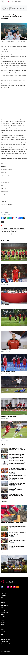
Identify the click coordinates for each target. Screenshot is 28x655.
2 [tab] (12, 573)
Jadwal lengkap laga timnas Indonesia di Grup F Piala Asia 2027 (13, 281)
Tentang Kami (4, 641)
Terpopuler (4, 595)
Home (4, 7)
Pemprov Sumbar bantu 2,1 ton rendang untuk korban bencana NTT (17, 540)
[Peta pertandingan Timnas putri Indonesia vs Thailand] (14, 429)
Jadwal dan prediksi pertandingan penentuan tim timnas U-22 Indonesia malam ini (14, 393)
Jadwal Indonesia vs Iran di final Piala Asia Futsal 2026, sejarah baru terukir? (13, 371)
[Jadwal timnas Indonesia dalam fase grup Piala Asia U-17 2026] (14, 295)
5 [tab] (18, 573)
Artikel (2, 629)
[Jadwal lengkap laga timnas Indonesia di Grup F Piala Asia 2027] (14, 273)
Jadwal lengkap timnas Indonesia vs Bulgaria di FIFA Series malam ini (13, 326)
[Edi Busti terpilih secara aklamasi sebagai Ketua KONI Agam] (4, 490)
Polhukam (3, 607)
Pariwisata (3, 622)
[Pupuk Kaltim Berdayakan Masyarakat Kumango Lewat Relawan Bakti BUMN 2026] (4, 496)
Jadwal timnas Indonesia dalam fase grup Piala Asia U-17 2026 (13, 304)
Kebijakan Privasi (5, 637)
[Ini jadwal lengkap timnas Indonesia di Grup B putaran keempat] (14, 513)
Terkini (3, 444)
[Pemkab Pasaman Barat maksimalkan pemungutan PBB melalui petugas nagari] (4, 483)
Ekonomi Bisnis (4, 612)
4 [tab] (16, 573)
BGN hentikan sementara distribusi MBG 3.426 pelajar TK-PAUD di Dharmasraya (17, 450)
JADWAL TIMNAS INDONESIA (9, 225)
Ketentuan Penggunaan (7, 634)
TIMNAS (14, 231)
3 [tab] (14, 573)
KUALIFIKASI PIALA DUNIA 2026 (9, 228)
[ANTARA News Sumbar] (15, 1)
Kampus (3, 631)
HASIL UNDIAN (20, 228)
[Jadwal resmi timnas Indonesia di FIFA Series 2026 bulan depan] (14, 339)
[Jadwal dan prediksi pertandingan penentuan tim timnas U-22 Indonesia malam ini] (14, 384)
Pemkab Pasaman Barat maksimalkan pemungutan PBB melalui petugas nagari (17, 483)
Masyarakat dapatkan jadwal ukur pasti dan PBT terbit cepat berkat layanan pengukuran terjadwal (17, 477)
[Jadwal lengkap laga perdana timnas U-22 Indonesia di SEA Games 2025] (14, 406)
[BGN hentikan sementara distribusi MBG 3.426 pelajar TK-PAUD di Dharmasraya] (4, 450)
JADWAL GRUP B (21, 225)
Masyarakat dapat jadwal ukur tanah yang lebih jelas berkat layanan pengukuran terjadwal (16, 456)
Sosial (2, 620)
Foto (2, 552)
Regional (3, 624)
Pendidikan (4, 616)
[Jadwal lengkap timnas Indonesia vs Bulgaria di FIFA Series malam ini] (14, 317)
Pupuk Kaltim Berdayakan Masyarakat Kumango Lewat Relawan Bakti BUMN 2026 (16, 496)
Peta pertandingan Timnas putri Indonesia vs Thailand (13, 438)
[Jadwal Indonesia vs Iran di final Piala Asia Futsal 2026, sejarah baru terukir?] (14, 362)
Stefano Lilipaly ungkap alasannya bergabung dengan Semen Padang (17, 534)
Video (2, 600)
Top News (4, 501)
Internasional (4, 627)
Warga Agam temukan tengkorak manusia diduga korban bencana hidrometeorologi (12, 522)
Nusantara (3, 602)
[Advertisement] (14, 103)
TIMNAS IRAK (5, 236)
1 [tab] (10, 573)
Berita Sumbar (4, 605)
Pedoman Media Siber (6, 643)
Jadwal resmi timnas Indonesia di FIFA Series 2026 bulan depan (13, 348)
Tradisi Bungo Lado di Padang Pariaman (12, 569)
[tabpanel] (14, 564)
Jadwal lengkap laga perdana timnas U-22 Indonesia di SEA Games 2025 (12, 415)
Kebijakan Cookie (5, 639)
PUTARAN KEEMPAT (6, 231)
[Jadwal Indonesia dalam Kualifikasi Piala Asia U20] (14, 252)
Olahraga (10, 7)
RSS (2, 646)
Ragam (2, 614)
